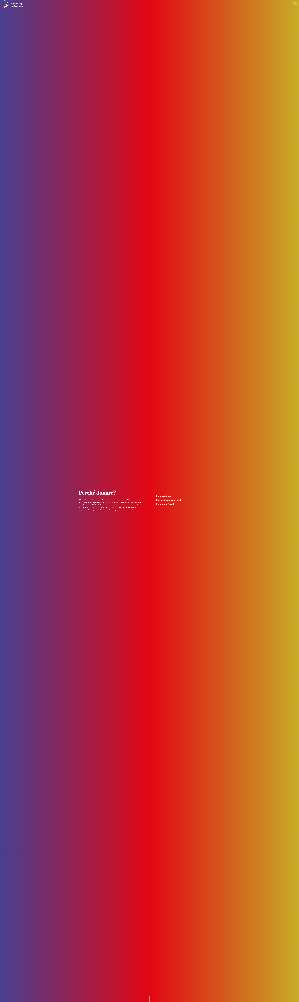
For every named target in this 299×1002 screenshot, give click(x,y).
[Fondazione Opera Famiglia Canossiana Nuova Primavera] (13, 4)
